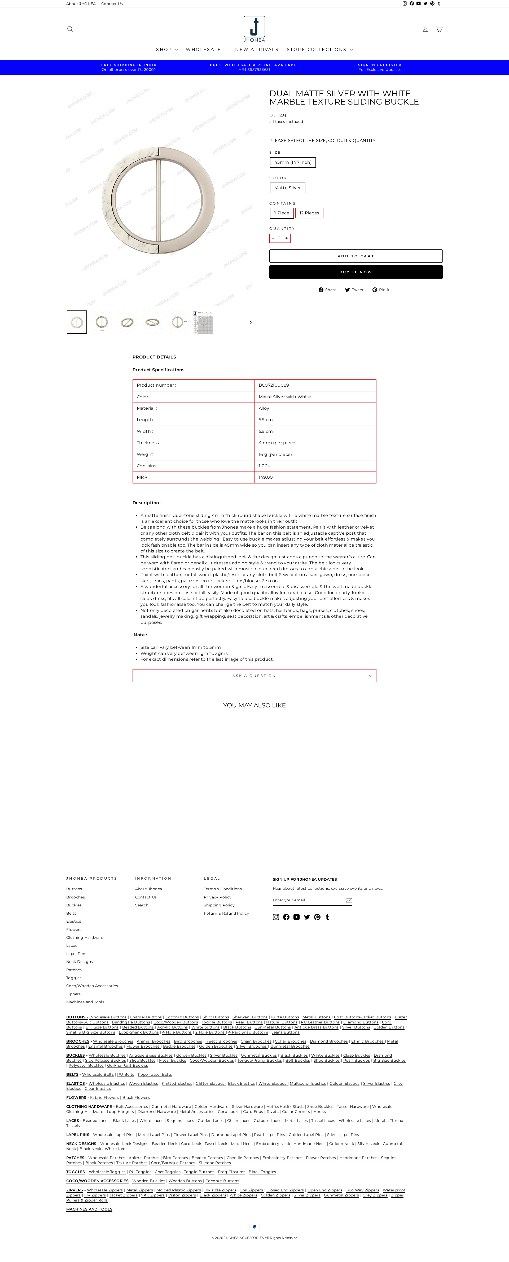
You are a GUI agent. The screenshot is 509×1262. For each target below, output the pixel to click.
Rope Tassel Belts (155, 1074)
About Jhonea (148, 889)
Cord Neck (191, 1144)
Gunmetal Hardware (171, 1106)
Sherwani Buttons (249, 1017)
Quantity (282, 229)
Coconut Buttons (182, 1017)
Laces (71, 945)
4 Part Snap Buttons (248, 1032)
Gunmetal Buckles (259, 1055)
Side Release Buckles (105, 1060)
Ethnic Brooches (368, 1041)
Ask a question (254, 676)
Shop (165, 49)
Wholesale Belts (98, 1074)
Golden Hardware (212, 1106)
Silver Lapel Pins (343, 1135)
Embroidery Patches (282, 1158)
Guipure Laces (267, 1120)
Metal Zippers (139, 1190)
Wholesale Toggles (107, 1172)
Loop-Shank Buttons (139, 1032)
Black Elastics (241, 1083)
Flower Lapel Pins (190, 1135)
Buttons (74, 889)
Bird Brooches (188, 1041)
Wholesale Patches (106, 1158)
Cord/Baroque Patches (173, 1163)
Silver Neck (368, 1144)
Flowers (74, 929)
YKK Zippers (153, 1195)
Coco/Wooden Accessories (92, 986)
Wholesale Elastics (107, 1083)
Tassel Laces (323, 1120)
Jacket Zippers (123, 1195)
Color (278, 178)
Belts (71, 913)
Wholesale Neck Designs (124, 1144)
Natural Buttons (281, 1022)
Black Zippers (213, 1195)
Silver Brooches (252, 1046)
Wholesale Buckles (107, 1055)
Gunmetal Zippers (341, 1195)
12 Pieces (309, 212)
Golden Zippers (276, 1195)
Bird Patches (175, 1158)
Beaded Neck (164, 1144)
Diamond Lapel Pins (231, 1135)
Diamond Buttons (361, 1022)
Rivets (273, 1111)
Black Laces (124, 1120)
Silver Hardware (247, 1106)
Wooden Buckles (148, 1181)
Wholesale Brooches (113, 1041)
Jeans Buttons (286, 1032)
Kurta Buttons (285, 1017)
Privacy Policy (218, 897)
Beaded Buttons (138, 1027)
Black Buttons (237, 1027)
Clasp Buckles (356, 1055)
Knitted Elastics (177, 1083)
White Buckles (325, 1055)
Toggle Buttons (217, 1022)
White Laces (151, 1120)
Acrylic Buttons (172, 1027)
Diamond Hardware (157, 1111)
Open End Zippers (325, 1190)
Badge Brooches (179, 1046)
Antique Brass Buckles (151, 1055)
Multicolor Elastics (308, 1083)
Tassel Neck (216, 1144)
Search (141, 905)
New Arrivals (257, 49)
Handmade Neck (309, 1144)
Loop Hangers (120, 1111)
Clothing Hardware (84, 937)
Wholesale (204, 49)
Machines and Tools (85, 1002)
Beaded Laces (96, 1120)
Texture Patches (131, 1163)
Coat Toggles (168, 1172)
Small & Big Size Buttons (90, 1032)
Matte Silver (287, 187)
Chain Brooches (256, 1041)
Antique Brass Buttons (317, 1027)
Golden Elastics (344, 1083)
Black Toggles (262, 1172)
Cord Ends (253, 1111)
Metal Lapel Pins (154, 1135)
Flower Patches (321, 1158)
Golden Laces (211, 1120)
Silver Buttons (356, 1027)
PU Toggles (140, 1172)
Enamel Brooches (105, 1046)
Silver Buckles (224, 1055)
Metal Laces (296, 1120)
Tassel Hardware (353, 1106)
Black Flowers (136, 1097)
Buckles (74, 905)
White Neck (116, 1149)
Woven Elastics (143, 1083)
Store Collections (318, 49)
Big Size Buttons (102, 1027)
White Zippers (243, 1195)
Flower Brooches (143, 1046)
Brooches (75, 897)
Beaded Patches (207, 1158)
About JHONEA (81, 4)
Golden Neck (341, 1144)
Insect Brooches (221, 1041)
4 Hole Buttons (177, 1032)
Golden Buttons (389, 1027)
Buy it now (356, 272)
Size (275, 152)
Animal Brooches (153, 1041)
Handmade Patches (359, 1158)
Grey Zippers (375, 1195)
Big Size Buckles (389, 1060)
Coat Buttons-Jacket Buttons (362, 1017)
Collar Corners (296, 1111)
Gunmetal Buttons (272, 1027)
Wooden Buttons (186, 1181)
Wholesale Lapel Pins (114, 1135)
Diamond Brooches (329, 1041)
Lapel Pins (76, 954)
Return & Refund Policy (226, 913)
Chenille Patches (243, 1158)
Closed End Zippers (285, 1190)
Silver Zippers (307, 1195)
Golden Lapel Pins (306, 1135)
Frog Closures (231, 1172)
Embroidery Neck (273, 1144)
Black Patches (99, 1163)
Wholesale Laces (355, 1120)
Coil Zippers (252, 1190)
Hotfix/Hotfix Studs (285, 1106)
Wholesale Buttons (108, 1017)
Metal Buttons (316, 1017)
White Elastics (273, 1083)
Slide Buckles (142, 1060)
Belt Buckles (298, 1060)
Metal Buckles (172, 1060)
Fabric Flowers (104, 1097)
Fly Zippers (95, 1195)
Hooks (320, 1111)
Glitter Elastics (211, 1083)
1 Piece (281, 212)
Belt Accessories (132, 1106)
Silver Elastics (376, 1083)
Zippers (73, 994)
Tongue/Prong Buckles (260, 1060)
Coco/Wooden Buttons (175, 1022)
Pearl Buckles (356, 1060)
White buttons (205, 1027)
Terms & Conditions (223, 889)
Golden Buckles (191, 1055)
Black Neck (90, 1149)
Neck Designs (79, 962)
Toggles (74, 978)
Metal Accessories (196, 1111)
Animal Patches (144, 1158)
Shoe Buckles (327, 1060)
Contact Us (112, 4)
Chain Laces (238, 1120)
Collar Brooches (290, 1041)
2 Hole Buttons (210, 1032)
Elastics (73, 921)
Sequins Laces (180, 1120)
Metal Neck (242, 1144)
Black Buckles (294, 1055)
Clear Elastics (98, 1088)
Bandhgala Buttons (131, 1022)
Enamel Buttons (146, 1017)
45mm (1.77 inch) (292, 162)
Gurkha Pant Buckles (127, 1065)
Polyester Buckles (86, 1065)
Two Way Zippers (362, 1190)
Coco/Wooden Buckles (212, 1060)
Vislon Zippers (182, 1195)
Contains (282, 203)
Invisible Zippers (220, 1190)
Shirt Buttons (216, 1017)
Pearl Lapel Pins (269, 1135)
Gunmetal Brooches (290, 1046)
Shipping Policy (219, 905)
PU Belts (125, 1074)
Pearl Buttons (249, 1022)
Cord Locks (229, 1111)
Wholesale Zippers (105, 1190)
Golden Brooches (216, 1046)
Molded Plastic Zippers (178, 1190)
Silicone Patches (215, 1163)
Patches (74, 970)
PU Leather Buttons (320, 1022)
